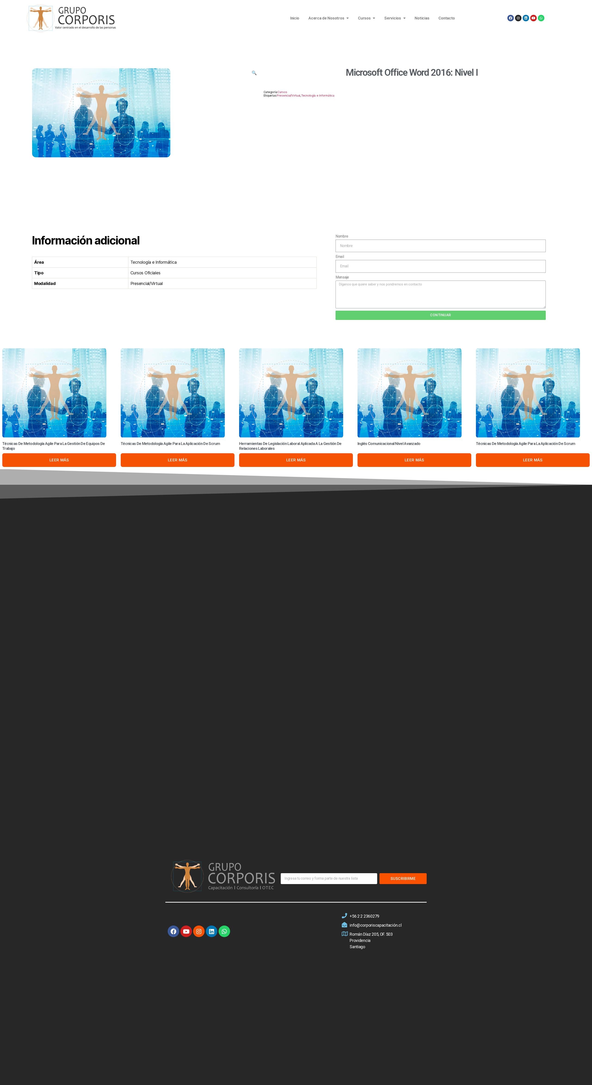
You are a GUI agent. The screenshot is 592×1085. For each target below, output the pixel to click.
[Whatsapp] (541, 18)
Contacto (446, 18)
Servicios (392, 18)
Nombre (342, 236)
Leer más (59, 460)
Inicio (294, 18)
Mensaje (342, 277)
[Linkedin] (526, 18)
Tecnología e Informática (317, 95)
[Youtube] (533, 18)
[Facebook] (510, 18)
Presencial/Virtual (288, 95)
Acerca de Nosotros (326, 18)
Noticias (422, 18)
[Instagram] (518, 18)
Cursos (364, 18)
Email (340, 256)
